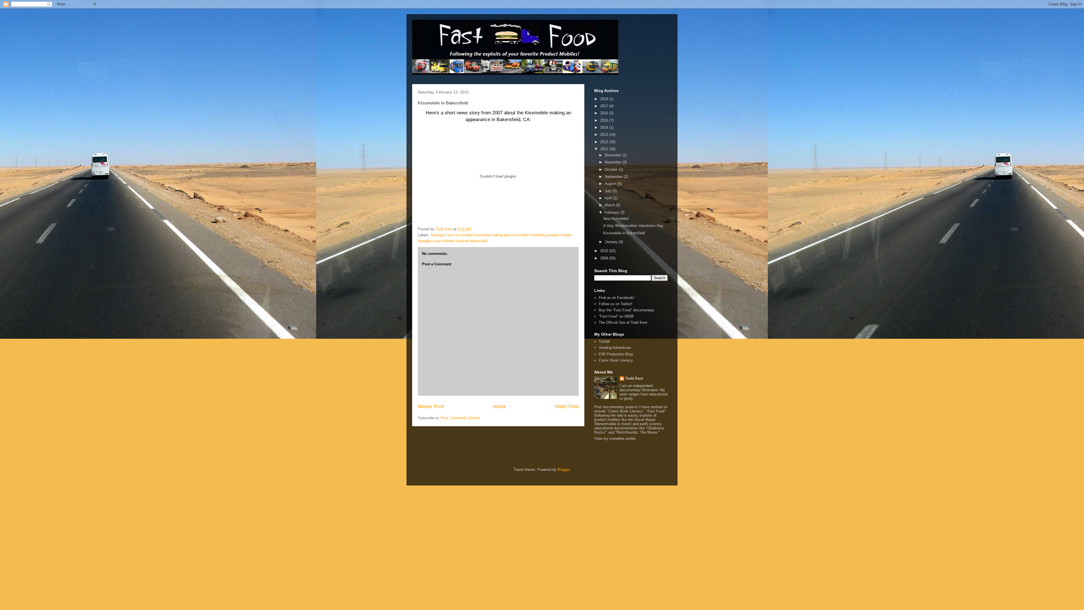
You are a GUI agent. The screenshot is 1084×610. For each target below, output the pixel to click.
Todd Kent (634, 378)
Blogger (564, 469)
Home (499, 406)
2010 (604, 251)
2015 (604, 120)
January (612, 242)
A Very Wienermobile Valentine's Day (633, 226)
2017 (604, 106)
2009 (604, 258)
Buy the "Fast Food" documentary (626, 310)
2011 (604, 149)
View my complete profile (614, 438)
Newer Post (431, 406)
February (612, 212)
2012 (604, 142)
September (614, 176)
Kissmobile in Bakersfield (624, 233)
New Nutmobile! (616, 219)
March (610, 205)
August (611, 184)
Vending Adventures (615, 348)
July (609, 191)
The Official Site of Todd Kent (623, 322)
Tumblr (604, 341)
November (613, 162)
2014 (604, 127)
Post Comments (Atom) (460, 418)
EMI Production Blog (616, 354)
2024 (604, 99)
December (613, 155)
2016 (604, 113)
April (609, 198)
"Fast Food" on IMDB (616, 316)
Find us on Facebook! (616, 298)
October (612, 169)
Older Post (567, 406)
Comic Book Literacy (616, 360)
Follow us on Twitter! (615, 304)
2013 (604, 134)
